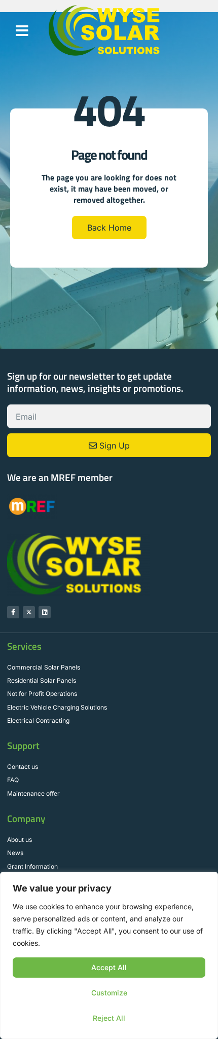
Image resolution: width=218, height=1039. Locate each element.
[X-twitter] (29, 612)
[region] (109, 955)
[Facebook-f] (13, 612)
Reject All (109, 1018)
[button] (22, 31)
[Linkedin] (45, 612)
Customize (109, 992)
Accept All (109, 967)
